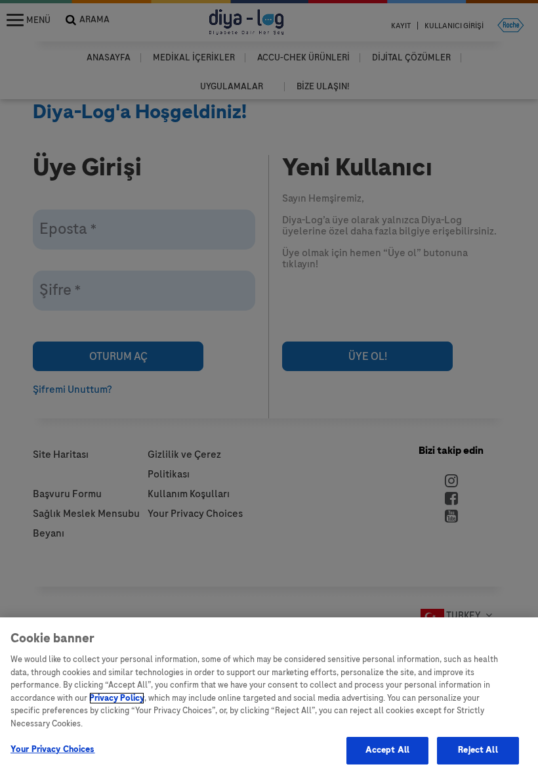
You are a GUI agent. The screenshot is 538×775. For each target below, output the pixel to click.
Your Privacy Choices (52, 749)
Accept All (387, 750)
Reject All (477, 750)
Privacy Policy (116, 698)
